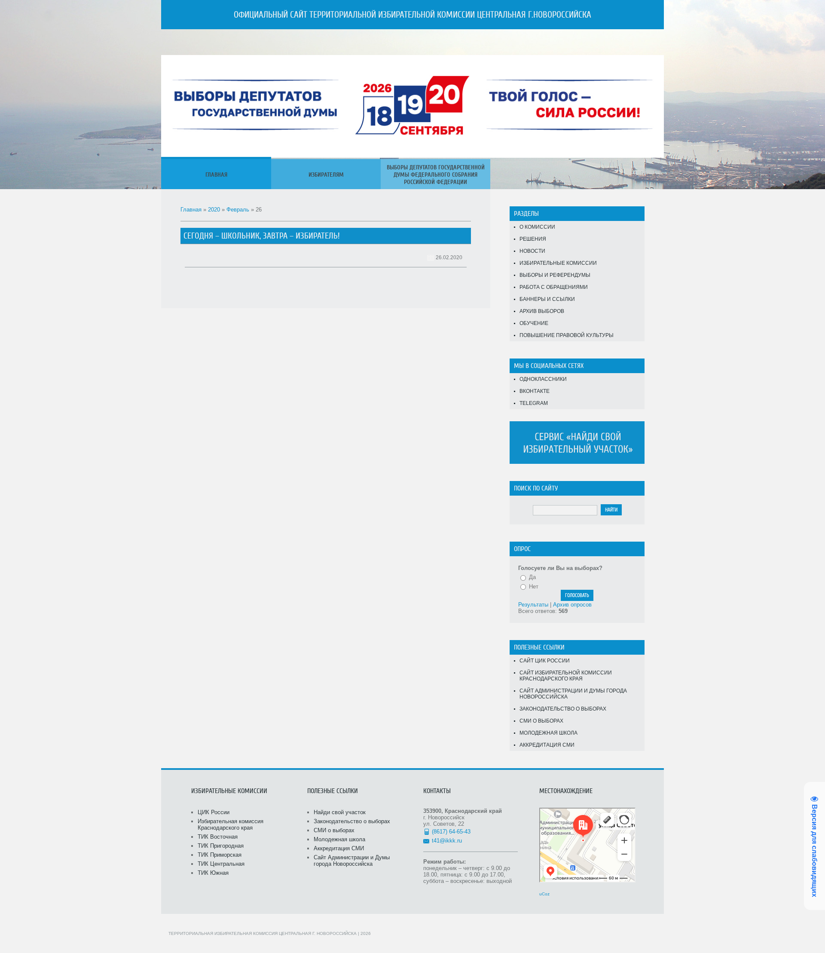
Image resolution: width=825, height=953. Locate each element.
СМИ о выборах (541, 721)
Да (532, 577)
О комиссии (537, 227)
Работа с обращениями (553, 287)
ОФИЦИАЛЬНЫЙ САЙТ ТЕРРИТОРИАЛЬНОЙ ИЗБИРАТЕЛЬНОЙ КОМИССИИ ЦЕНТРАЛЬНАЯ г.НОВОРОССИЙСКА (412, 14)
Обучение (533, 323)
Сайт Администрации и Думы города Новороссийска (573, 694)
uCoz (544, 894)
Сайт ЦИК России (544, 661)
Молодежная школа (548, 733)
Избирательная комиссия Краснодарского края (230, 824)
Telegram (533, 403)
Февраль (237, 209)
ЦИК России (213, 812)
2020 (214, 209)
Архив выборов (541, 311)
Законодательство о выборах (562, 709)
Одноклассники (543, 379)
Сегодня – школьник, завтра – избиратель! (261, 236)
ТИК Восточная (218, 836)
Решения (532, 239)
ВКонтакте (534, 391)
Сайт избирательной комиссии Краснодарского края (565, 676)
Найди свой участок (340, 812)
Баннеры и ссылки (547, 299)
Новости (532, 251)
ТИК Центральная (221, 864)
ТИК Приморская (219, 855)
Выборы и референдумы (554, 275)
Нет (533, 586)
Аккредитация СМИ (546, 745)
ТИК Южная (213, 873)
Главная (191, 209)
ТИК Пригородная (221, 846)
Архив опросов (572, 604)
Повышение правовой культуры (566, 335)
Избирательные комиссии (558, 263)
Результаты (533, 604)
